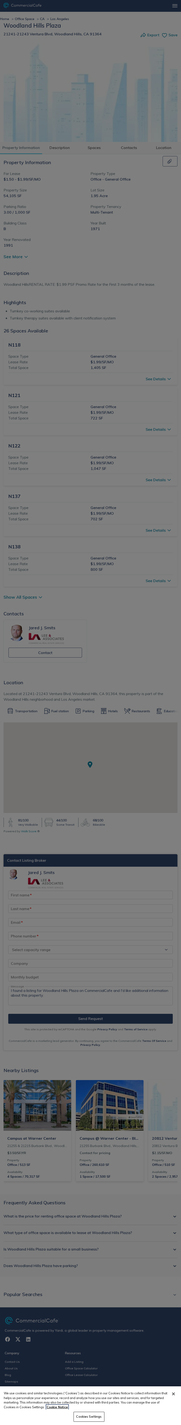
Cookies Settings (89, 1416)
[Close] (173, 1394)
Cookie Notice (57, 1407)
